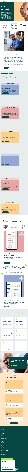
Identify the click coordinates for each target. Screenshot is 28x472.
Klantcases (3, 430)
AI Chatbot (3, 445)
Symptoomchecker (4, 437)
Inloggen (2, 433)
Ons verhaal (3, 429)
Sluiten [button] (7, 469)
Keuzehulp (2, 441)
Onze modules (3, 435)
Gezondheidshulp (3, 442)
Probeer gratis (6, 67)
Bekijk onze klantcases (14, 423)
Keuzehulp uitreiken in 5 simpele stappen (7, 432)
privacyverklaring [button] (7, 467)
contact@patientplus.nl (4, 451)
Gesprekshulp (3, 439)
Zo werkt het (6, 306)
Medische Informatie (4, 438)
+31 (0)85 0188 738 (4, 453)
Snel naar (2, 427)
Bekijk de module (6, 93)
